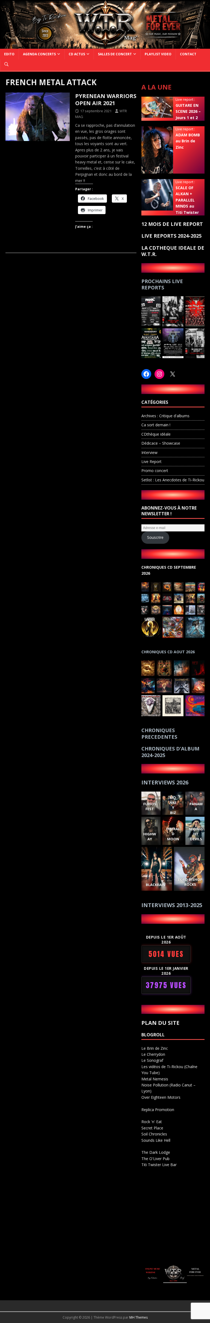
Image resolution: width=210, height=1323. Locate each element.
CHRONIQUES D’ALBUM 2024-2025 (170, 751)
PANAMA (196, 806)
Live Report (151, 461)
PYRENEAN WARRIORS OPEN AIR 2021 (105, 99)
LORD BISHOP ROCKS (190, 882)
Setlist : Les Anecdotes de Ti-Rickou (172, 479)
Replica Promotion (157, 1109)
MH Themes (138, 1317)
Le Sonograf (152, 1060)
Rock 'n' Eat (151, 1121)
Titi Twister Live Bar (159, 1164)
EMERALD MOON (173, 834)
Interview (149, 452)
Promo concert (154, 470)
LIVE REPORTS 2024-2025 (171, 235)
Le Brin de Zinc (154, 1048)
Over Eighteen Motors (160, 1097)
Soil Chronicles (154, 1134)
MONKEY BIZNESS (173, 810)
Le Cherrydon (153, 1054)
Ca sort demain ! (155, 424)
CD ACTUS (77, 54)
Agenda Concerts (39, 54)
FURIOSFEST (149, 806)
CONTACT (188, 54)
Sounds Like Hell (155, 1140)
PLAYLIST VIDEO (158, 54)
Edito (9, 54)
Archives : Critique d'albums (165, 415)
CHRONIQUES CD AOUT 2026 (168, 651)
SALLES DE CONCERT (115, 54)
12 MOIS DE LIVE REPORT (172, 224)
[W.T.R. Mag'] (105, 45)
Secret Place (152, 1128)
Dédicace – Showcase (160, 443)
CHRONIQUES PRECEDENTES (159, 733)
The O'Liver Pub (155, 1158)
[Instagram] (159, 374)
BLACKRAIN (155, 884)
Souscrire (155, 537)
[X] (172, 374)
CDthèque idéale (156, 434)
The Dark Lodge (155, 1152)
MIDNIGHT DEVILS (196, 834)
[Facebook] (146, 374)
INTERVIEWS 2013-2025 (171, 905)
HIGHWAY (150, 836)
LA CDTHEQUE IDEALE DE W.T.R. (172, 251)
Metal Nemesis (154, 1079)
